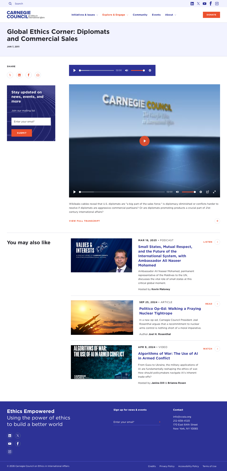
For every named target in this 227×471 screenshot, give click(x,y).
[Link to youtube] (205, 3)
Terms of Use (209, 466)
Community (140, 14)
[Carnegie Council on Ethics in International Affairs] (26, 15)
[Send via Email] (38, 75)
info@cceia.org (182, 416)
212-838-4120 (181, 420)
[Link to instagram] (217, 3)
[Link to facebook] (211, 3)
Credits (152, 466)
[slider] (96, 70)
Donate (211, 15)
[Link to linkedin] (192, 3)
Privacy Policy (167, 466)
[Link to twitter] (198, 3)
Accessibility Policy (188, 466)
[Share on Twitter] (10, 75)
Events (156, 14)
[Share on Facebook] (28, 75)
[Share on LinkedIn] (19, 75)
